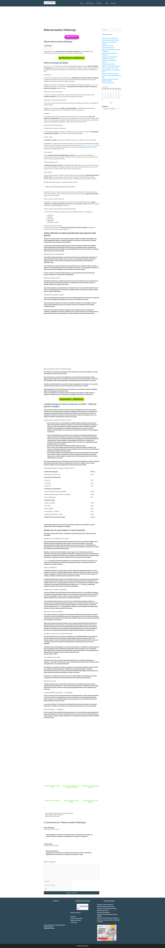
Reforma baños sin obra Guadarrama (54, 814)
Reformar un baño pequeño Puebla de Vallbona (71, 786)
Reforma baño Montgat (108, 47)
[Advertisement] (82, 16)
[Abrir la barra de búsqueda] (119, 3)
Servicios (99, 3)
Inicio (81, 3)
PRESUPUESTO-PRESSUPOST (72, 58)
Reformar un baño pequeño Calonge (107, 908)
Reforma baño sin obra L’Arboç (110, 68)
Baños (46, 813)
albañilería (93, 84)
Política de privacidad (76, 918)
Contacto (113, 3)
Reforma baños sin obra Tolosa (110, 73)
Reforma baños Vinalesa (52, 800)
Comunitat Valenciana (54, 813)
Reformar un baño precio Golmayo (111, 66)
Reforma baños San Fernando (52, 816)
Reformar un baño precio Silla (52, 786)
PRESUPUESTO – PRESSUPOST (71, 399)
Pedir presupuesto (75, 912)
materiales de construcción (89, 145)
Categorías (105, 106)
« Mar (111, 102)
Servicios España (64, 813)
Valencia (71, 813)
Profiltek (46, 560)
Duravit (79, 584)
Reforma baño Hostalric (108, 82)
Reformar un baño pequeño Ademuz (90, 786)
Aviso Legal (73, 922)
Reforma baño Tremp (107, 45)
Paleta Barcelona (50, 66)
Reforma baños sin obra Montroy (90, 801)
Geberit (59, 606)
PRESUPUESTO (71, 37)
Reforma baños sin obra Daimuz (71, 801)
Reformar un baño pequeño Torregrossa (108, 918)
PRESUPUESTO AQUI (49, 928)
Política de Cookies (75, 920)
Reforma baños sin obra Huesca (110, 40)
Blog (107, 3)
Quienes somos (90, 3)
